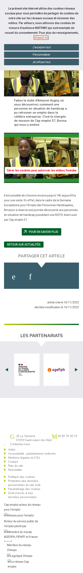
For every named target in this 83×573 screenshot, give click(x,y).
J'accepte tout (41, 47)
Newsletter (15, 470)
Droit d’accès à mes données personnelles (22, 495)
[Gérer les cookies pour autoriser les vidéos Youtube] (41, 180)
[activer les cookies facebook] (14, 277)
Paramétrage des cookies (24, 489)
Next (76, 370)
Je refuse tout (41, 62)
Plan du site (15, 466)
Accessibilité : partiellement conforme (32, 454)
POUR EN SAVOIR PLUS (42, 232)
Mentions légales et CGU (24, 458)
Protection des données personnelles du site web (24, 483)
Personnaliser (41, 54)
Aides (11, 450)
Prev (6, 370)
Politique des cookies (21, 477)
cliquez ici (41, 37)
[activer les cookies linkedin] (30, 277)
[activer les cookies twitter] (48, 277)
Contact (13, 462)
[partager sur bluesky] (68, 277)
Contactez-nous (20, 444)
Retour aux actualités (23, 244)
